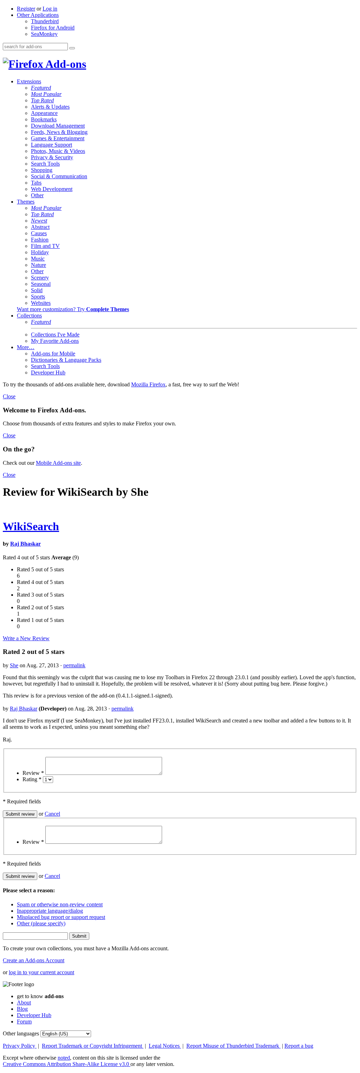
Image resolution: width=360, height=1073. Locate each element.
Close (9, 396)
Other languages (21, 1033)
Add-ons (64, 64)
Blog (22, 1009)
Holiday (40, 252)
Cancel (52, 814)
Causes (39, 233)
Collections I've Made (55, 335)
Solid (37, 290)
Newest (39, 221)
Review (33, 773)
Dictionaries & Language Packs (66, 360)
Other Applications (38, 15)
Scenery (40, 278)
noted (64, 1058)
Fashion (40, 240)
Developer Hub (48, 372)
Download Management (58, 126)
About (24, 1002)
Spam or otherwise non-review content (60, 904)
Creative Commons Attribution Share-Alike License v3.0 (66, 1064)
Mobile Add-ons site (58, 463)
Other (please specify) (41, 923)
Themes (25, 202)
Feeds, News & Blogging (59, 132)
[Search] (72, 48)
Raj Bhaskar (25, 544)
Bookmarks (44, 119)
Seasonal (41, 284)
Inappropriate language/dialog (50, 911)
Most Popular (46, 94)
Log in (50, 9)
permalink (74, 665)
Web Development (51, 189)
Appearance (44, 113)
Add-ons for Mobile (53, 353)
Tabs (36, 183)
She (14, 665)
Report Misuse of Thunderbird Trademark (233, 1046)
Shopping (41, 170)
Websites (41, 303)
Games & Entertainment (57, 138)
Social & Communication (59, 176)
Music (38, 259)
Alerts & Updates (50, 107)
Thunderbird (45, 21)
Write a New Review (26, 638)
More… (25, 347)
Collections (29, 316)
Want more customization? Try (73, 309)
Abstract (40, 227)
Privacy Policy (20, 1046)
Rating (31, 779)
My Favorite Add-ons (55, 341)
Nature (38, 265)
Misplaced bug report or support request (61, 917)
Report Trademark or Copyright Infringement (92, 1046)
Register (26, 9)
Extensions (29, 81)
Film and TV (45, 246)
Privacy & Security (52, 157)
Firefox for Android (53, 28)
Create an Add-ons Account (33, 960)
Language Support (51, 145)
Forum (24, 1021)
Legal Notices (165, 1046)
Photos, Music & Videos (58, 151)
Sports (38, 297)
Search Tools (45, 164)
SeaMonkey (44, 34)
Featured (41, 88)
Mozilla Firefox (148, 384)
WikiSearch (31, 526)
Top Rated (42, 100)
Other (37, 195)
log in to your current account (41, 972)
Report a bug (298, 1046)
